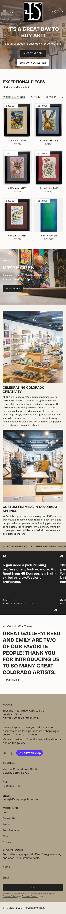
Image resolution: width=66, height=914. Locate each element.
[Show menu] (4, 12)
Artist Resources (11, 830)
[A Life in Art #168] (48, 120)
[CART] (61, 12)
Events (6, 824)
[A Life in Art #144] (17, 120)
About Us (8, 812)
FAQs (5, 836)
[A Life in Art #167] (17, 167)
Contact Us (9, 818)
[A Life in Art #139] (17, 215)
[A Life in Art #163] (48, 167)
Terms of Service (30, 896)
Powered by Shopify (35, 907)
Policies (7, 842)
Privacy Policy (10, 896)
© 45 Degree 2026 (12, 907)
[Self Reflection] (48, 215)
